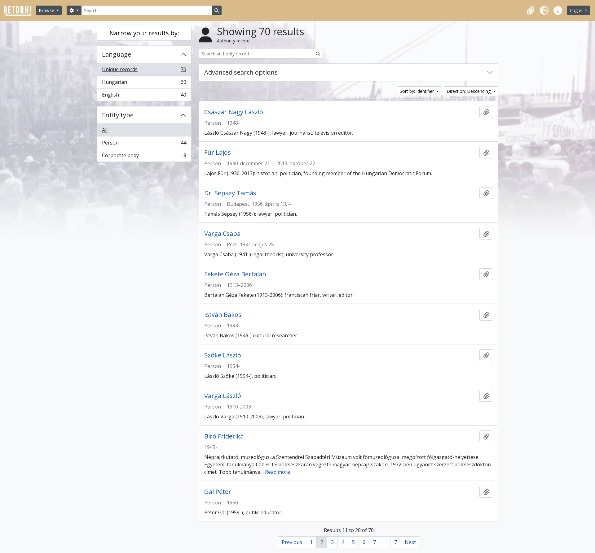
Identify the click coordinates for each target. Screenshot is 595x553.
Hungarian (144, 84)
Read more (277, 472)
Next (410, 542)
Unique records (144, 71)
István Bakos (222, 314)
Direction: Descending (469, 91)
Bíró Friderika (224, 436)
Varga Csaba (222, 233)
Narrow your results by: (144, 33)
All (105, 130)
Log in (577, 10)
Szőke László (222, 355)
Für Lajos (217, 152)
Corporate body (144, 157)
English (144, 96)
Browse (47, 10)
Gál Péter (217, 491)
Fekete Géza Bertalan (235, 274)
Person (144, 144)
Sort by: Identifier (417, 91)
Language (116, 54)
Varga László (222, 396)
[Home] (20, 10)
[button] (530, 10)
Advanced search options (241, 72)
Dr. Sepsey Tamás (230, 193)
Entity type (118, 115)
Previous (292, 542)
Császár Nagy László (233, 112)
